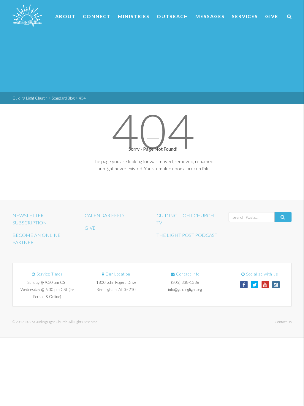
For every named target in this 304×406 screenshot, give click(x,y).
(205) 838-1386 (185, 282)
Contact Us (283, 322)
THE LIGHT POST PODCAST (186, 235)
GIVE (271, 16)
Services (245, 16)
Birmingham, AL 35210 (116, 289)
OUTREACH (172, 16)
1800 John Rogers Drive (116, 282)
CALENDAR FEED (104, 215)
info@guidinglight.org (185, 289)
